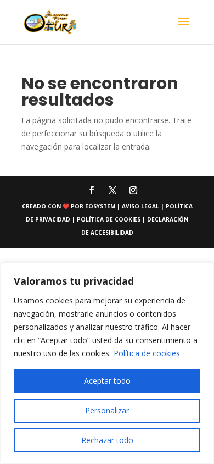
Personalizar (107, 410)
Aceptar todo (107, 380)
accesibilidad (112, 232)
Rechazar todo (107, 440)
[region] (107, 363)
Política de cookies (147, 353)
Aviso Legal (141, 206)
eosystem (100, 206)
